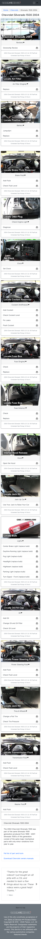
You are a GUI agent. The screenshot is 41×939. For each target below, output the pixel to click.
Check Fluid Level (10, 186)
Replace (6, 89)
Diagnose (7, 227)
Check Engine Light (19, 222)
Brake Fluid (19, 175)
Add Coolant (8, 310)
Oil (20, 613)
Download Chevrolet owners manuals (19, 858)
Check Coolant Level (11, 315)
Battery (20, 125)
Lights (19, 541)
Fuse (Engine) (19, 361)
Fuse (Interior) (19, 408)
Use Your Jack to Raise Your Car (16, 505)
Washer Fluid (20, 804)
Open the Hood (9, 463)
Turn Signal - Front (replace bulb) (16, 577)
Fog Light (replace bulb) (12, 556)
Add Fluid (7, 181)
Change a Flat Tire (10, 716)
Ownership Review (10, 48)
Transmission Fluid (19, 758)
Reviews (19, 42)
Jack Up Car (20, 499)
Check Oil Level (9, 628)
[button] (4, 882)
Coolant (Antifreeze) (20, 305)
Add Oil (6, 618)
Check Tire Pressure (11, 721)
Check (5, 367)
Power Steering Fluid (19, 664)
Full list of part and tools (13, 853)
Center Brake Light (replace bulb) (16, 546)
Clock (19, 263)
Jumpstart (7, 131)
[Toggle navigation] (35, 3)
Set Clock (7, 269)
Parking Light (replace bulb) (14, 572)
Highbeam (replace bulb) (13, 567)
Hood (19, 458)
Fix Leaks (7, 320)
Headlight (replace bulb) (12, 561)
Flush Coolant (8, 325)
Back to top (20, 904)
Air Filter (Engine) (20, 84)
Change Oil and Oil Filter (12, 623)
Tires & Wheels (20, 711)
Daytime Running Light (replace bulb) (18, 551)
